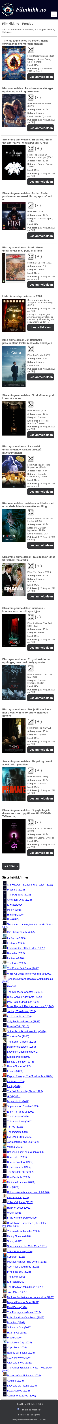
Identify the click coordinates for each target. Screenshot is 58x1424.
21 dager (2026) (16, 943)
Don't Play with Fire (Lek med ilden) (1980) (30, 1006)
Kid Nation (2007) (16, 1281)
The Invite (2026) (16, 963)
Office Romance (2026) (19, 1251)
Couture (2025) (15, 1380)
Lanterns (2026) (15, 958)
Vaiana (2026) (15, 1147)
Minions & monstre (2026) (21, 1182)
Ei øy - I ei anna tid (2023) (21, 1111)
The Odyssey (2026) (18, 1116)
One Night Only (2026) (19, 899)
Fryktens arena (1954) (19, 1167)
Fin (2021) (12, 986)
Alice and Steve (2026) (19, 1362)
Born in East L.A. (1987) (20, 1162)
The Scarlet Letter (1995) (20, 1172)
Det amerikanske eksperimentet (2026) (28, 1192)
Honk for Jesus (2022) (19, 1207)
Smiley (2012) (14, 1241)
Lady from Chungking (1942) (22, 1052)
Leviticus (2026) (16, 1081)
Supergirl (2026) (16, 1256)
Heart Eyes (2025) (17, 1332)
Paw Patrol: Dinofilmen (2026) (23, 1002)
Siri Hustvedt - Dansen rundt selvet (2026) (30, 884)
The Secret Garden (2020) (21, 1041)
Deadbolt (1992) (16, 1322)
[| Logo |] (24, 16)
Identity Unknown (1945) (20, 1061)
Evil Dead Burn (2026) (19, 1137)
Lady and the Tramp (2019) (22, 1385)
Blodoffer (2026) (16, 953)
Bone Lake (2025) (17, 1157)
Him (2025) (13, 919)
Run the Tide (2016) (18, 1026)
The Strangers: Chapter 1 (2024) (25, 992)
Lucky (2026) (14, 1086)
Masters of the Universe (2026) (24, 1375)
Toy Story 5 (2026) (17, 1292)
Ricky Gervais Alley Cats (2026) (24, 997)
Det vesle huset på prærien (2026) (25, 1152)
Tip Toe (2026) (15, 1126)
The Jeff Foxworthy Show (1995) (25, 1091)
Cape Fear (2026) (17, 1347)
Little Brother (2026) (18, 1197)
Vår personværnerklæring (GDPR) (29, 1419)
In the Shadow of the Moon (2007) (25, 1317)
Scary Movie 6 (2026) (18, 1357)
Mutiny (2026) (14, 909)
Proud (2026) (14, 1337)
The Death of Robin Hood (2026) (25, 1287)
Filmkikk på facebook (30, 1409)
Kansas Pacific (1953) (19, 1057)
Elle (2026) (13, 1187)
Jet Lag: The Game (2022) (21, 1011)
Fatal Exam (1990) (17, 1307)
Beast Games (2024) (18, 1390)
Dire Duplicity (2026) (18, 1177)
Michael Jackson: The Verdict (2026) (27, 1261)
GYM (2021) (13, 1096)
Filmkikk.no (20, 1404)
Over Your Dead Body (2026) (23, 1267)
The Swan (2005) (16, 1276)
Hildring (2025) (15, 915)
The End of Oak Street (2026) (23, 968)
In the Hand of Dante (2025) (22, 1218)
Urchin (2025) (14, 1212)
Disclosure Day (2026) (19, 1342)
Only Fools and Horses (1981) (23, 1021)
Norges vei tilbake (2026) (21, 1352)
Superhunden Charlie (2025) (23, 1106)
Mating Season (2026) (19, 1236)
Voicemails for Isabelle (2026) (23, 1231)
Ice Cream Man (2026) (19, 1016)
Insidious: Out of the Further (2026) (26, 948)
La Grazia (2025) (16, 938)
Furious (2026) (15, 1071)
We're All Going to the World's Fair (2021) (29, 973)
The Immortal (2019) (18, 1132)
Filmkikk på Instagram (29, 1414)
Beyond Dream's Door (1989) (23, 1302)
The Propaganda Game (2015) (24, 1312)
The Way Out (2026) (18, 1036)
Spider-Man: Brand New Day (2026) (26, 1031)
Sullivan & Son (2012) (19, 1327)
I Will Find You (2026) (19, 1271)
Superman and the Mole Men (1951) (27, 1246)
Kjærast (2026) (15, 904)
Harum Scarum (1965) (19, 1066)
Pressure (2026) (16, 889)
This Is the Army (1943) (19, 1121)
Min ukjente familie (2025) (21, 932)
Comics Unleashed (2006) (21, 1395)
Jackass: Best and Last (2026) (23, 1142)
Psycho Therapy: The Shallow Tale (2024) (30, 1076)
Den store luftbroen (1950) (21, 1046)
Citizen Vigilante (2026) (20, 1202)
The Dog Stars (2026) (19, 894)
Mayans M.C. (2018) (18, 1101)
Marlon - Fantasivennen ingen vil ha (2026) (30, 1297)
